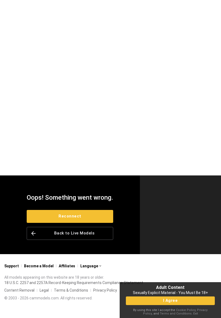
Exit (195, 313)
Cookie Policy (185, 310)
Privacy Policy (105, 290)
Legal (44, 290)
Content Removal (19, 290)
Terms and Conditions (176, 313)
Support (11, 266)
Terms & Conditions (71, 290)
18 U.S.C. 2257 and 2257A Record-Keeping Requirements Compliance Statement (73, 283)
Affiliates (67, 266)
